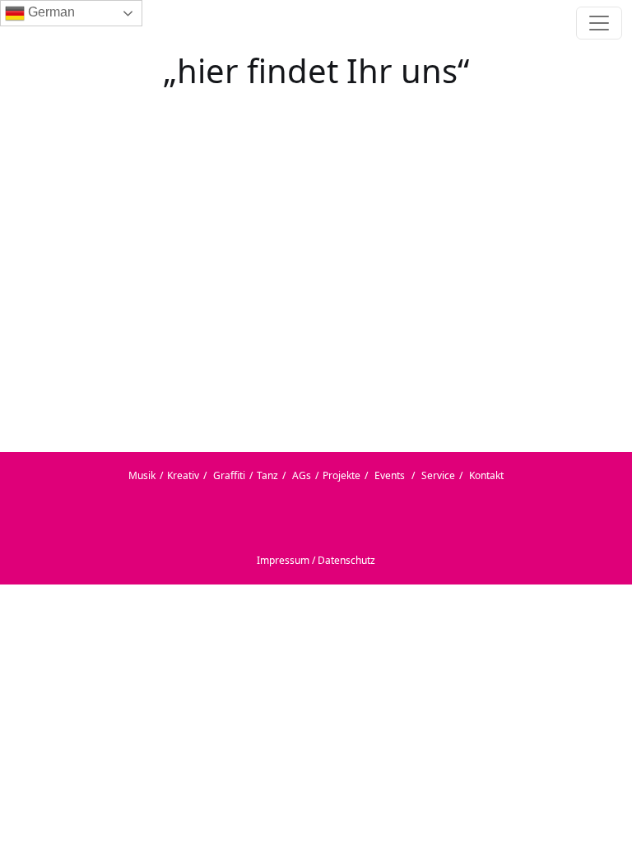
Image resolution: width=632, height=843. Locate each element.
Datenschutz (346, 560)
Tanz (267, 475)
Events (389, 475)
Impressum (283, 560)
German (50, 12)
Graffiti (229, 475)
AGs (301, 475)
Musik (142, 475)
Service (438, 475)
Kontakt (486, 475)
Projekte (341, 475)
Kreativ (183, 475)
